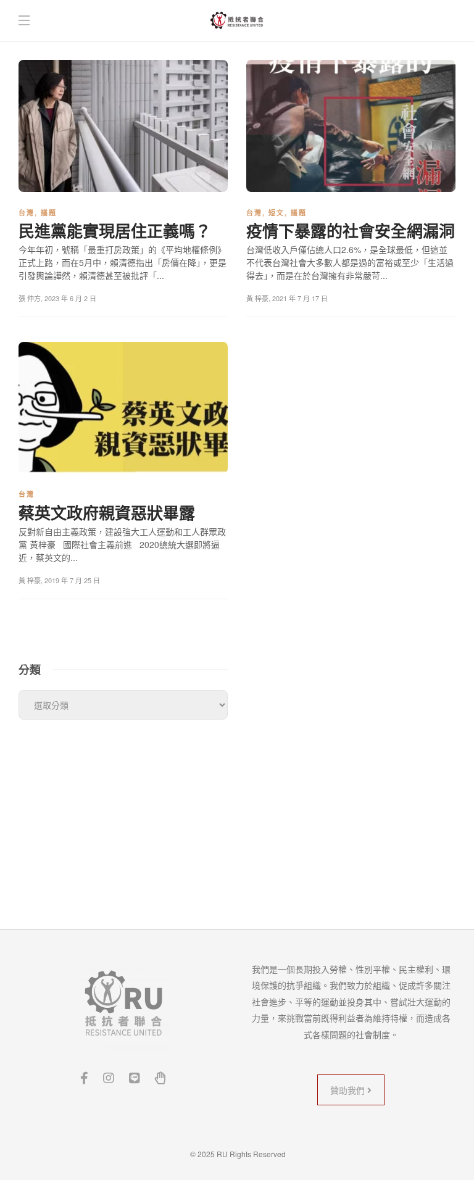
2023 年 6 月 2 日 (70, 298)
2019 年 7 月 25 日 (72, 580)
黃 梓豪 (257, 298)
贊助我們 (348, 1090)
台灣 (27, 212)
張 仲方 (30, 298)
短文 (276, 212)
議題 (49, 212)
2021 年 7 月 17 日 (300, 298)
